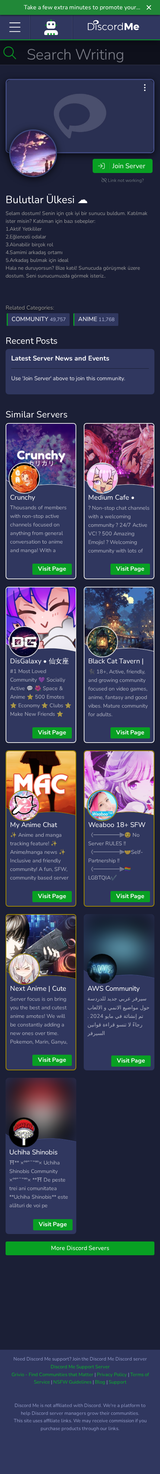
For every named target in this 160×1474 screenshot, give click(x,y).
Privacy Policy (112, 1374)
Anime (96, 319)
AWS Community (113, 988)
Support (118, 1382)
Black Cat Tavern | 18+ (116, 666)
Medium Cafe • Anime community (115, 503)
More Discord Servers (80, 1248)
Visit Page (52, 569)
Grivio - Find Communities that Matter (52, 1374)
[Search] (10, 53)
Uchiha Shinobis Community (33, 1157)
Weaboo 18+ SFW (116, 824)
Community (39, 319)
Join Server (128, 165)
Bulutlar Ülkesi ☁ (47, 200)
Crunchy (22, 497)
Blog (100, 1382)
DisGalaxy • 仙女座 (39, 661)
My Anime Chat (33, 824)
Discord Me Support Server (80, 1367)
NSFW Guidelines (72, 1382)
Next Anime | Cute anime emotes (38, 994)
